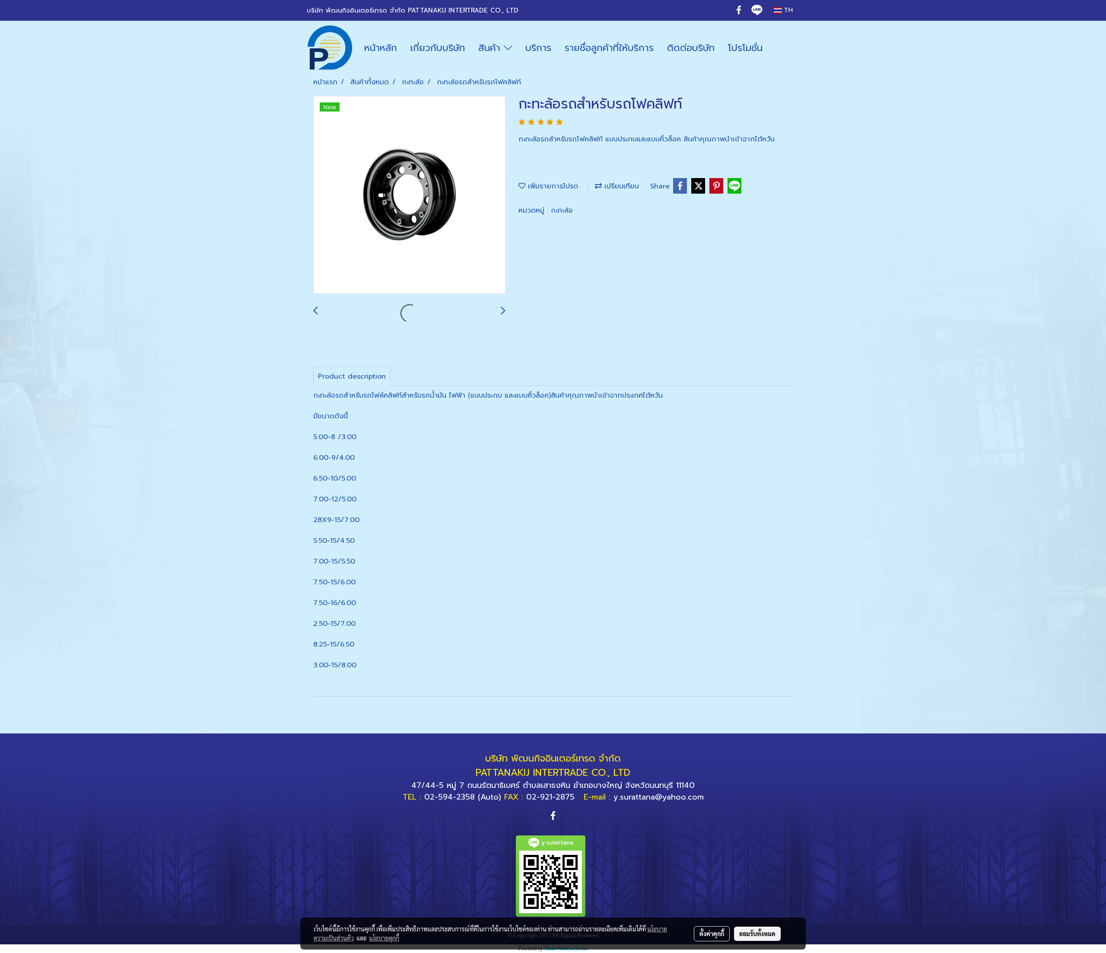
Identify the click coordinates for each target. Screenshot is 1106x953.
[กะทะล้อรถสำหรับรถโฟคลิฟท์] (409, 195)
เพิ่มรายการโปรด (551, 186)
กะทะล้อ (562, 210)
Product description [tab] (352, 376)
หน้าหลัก (380, 48)
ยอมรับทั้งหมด (757, 933)
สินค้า (491, 48)
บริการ (538, 48)
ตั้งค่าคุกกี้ (711, 933)
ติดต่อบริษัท (691, 48)
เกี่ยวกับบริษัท (437, 48)
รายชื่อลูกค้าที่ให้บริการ (609, 48)
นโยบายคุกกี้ (384, 938)
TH (787, 10)
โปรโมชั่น (745, 48)
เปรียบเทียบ (620, 186)
